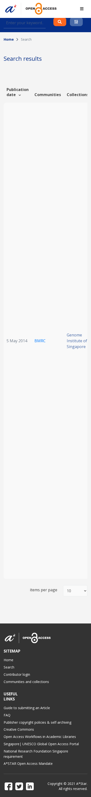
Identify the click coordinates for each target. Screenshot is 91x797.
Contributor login (17, 674)
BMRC (40, 340)
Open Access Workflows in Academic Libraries (40, 736)
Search (9, 667)
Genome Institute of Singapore (77, 340)
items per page (43, 589)
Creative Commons (19, 729)
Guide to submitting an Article (27, 708)
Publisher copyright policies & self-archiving (37, 722)
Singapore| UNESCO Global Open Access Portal (41, 744)
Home (9, 39)
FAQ (7, 715)
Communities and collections (26, 681)
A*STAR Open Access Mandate (28, 763)
